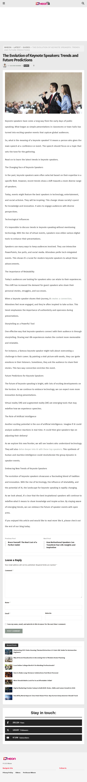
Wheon (9, 763)
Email (8, 613)
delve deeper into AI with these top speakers (40, 449)
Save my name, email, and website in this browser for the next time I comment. (36, 624)
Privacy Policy (8, 772)
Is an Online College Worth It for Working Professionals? (34, 665)
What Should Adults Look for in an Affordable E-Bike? (32, 680)
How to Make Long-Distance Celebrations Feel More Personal (35, 673)
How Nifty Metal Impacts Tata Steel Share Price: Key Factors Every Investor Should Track (45, 696)
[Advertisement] (43, 24)
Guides (26, 66)
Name (8, 602)
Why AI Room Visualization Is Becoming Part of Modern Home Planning (39, 658)
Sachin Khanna (15, 66)
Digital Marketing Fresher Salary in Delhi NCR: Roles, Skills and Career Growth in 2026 (44, 688)
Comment (9, 570)
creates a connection (61, 298)
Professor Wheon (29, 772)
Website (48, 613)
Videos (18, 772)
